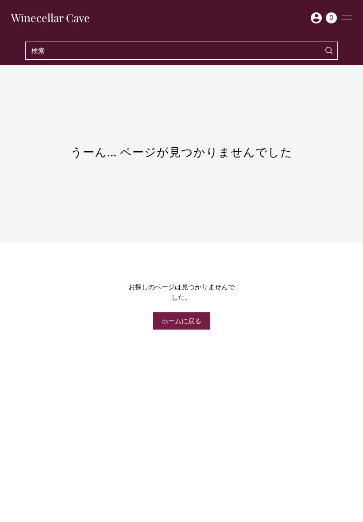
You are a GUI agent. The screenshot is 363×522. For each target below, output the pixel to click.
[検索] (329, 50)
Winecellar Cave (50, 17)
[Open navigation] (346, 18)
